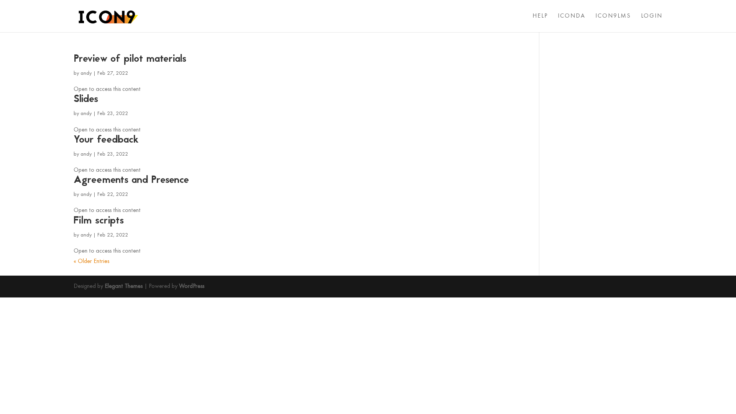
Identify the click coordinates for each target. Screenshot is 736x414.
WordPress (191, 286)
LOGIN (651, 16)
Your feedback (106, 140)
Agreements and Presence (131, 180)
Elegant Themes (124, 286)
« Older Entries (91, 261)
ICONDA (571, 16)
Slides (86, 99)
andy (86, 73)
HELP (540, 16)
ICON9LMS (613, 16)
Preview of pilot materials (130, 59)
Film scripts (99, 221)
